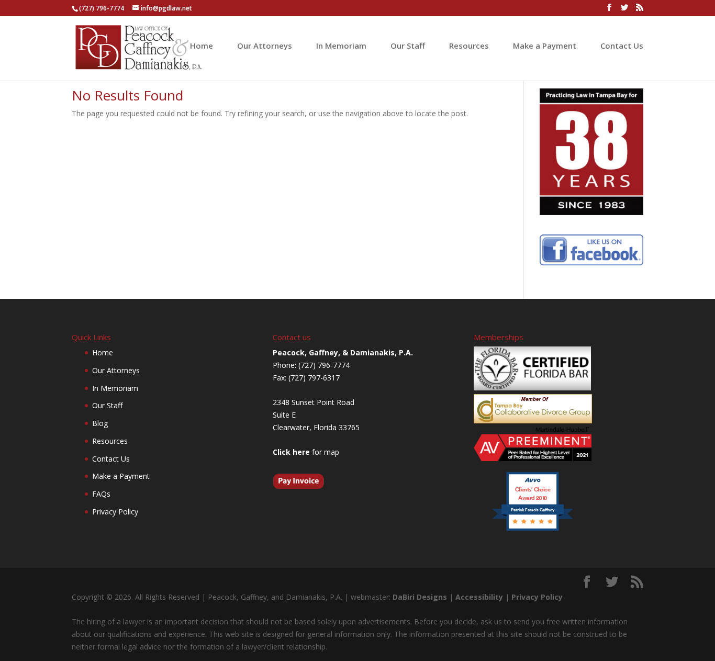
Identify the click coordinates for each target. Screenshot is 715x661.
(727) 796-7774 (101, 8)
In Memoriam (341, 46)
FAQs (101, 494)
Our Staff (407, 46)
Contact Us (621, 46)
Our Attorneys (264, 46)
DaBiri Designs (420, 597)
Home (201, 46)
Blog (100, 423)
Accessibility (479, 597)
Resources (469, 46)
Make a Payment (544, 46)
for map (306, 452)
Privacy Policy (115, 512)
